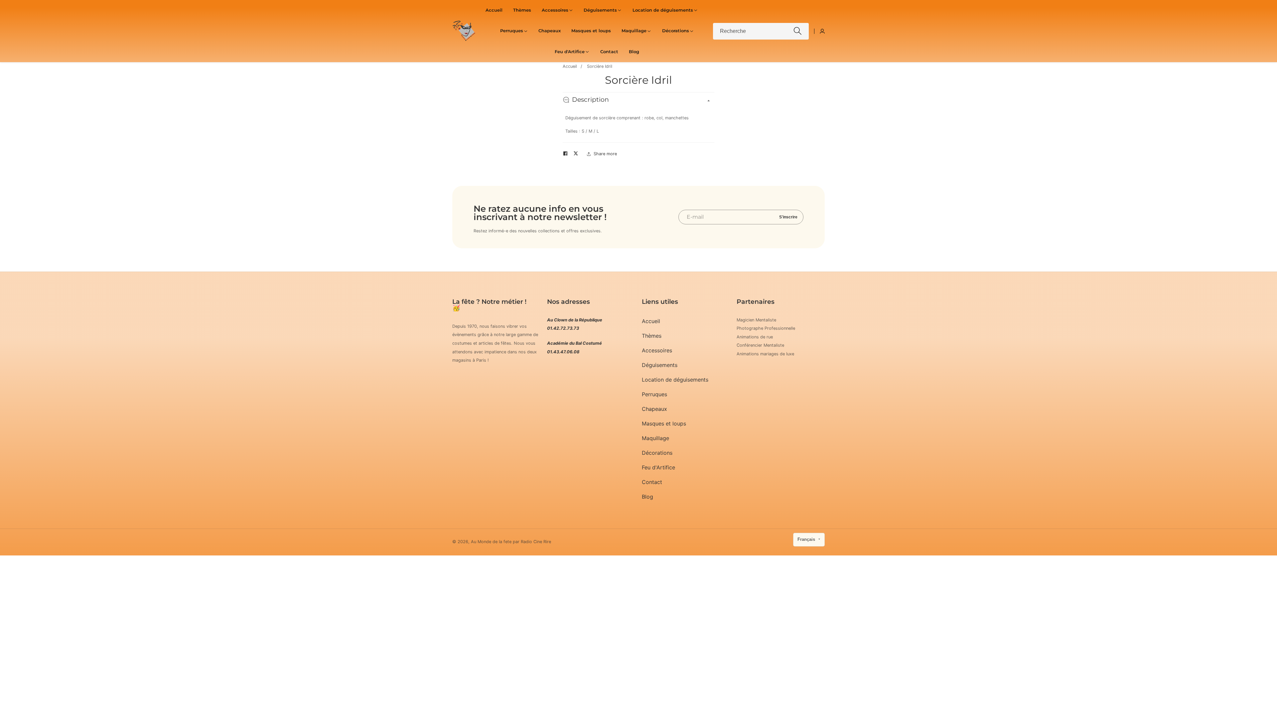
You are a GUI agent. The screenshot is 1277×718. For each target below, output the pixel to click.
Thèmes (522, 10)
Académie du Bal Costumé (574, 343)
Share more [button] (605, 153)
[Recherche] (797, 31)
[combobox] (761, 31)
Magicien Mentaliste (756, 319)
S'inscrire (788, 217)
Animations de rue (755, 336)
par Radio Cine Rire (532, 542)
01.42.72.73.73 (563, 328)
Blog (634, 51)
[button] (555, 10)
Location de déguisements (675, 379)
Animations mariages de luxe (765, 353)
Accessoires (657, 350)
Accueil (494, 10)
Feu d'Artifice (658, 467)
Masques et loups (591, 30)
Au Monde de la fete (491, 542)
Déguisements (659, 365)
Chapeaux (549, 30)
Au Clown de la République (574, 319)
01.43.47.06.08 (563, 351)
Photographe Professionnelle (766, 328)
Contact (609, 51)
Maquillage (655, 438)
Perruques (654, 394)
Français (806, 539)
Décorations (657, 452)
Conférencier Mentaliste (760, 345)
